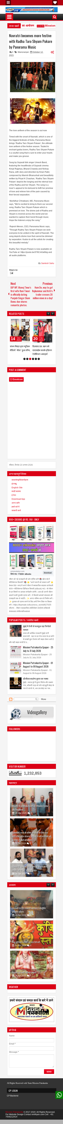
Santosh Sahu (47, 263)
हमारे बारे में (15, 510)
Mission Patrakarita (14, 1116)
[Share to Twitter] (23, 321)
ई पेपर (14, 499)
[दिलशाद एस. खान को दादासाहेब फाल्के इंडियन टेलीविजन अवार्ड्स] (20, 330)
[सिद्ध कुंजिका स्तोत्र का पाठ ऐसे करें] (31, 908)
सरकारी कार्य (16, 514)
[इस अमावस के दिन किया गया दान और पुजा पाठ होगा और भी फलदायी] (31, 969)
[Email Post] (11, 273)
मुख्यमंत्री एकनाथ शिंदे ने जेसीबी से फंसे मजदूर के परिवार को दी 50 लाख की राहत (31, 872)
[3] (30, 363)
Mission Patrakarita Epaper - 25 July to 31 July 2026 (38, 652)
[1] (24, 363)
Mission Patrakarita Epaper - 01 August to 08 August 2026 (38, 668)
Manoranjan (23, 52)
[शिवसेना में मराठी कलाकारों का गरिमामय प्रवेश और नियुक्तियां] (31, 806)
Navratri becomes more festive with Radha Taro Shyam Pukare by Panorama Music (30, 41)
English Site (17, 491)
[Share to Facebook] (19, 321)
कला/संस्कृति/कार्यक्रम (20, 484)
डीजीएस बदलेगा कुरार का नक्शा (35, 682)
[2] (27, 363)
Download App (18, 503)
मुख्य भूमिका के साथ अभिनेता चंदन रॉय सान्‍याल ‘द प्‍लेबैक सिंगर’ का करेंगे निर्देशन (41, 352)
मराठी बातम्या (16, 495)
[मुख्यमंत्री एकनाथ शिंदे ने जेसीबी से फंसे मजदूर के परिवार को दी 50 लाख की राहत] (31, 866)
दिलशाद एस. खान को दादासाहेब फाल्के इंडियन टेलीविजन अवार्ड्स (19, 350)
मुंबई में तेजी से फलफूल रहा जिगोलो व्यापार (37, 631)
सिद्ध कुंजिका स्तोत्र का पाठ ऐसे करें (26, 915)
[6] (39, 363)
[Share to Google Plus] (27, 321)
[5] (36, 363)
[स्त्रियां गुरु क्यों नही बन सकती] (31, 938)
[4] (33, 363)
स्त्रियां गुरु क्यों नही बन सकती (24, 946)
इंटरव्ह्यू (14, 487)
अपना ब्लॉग (16, 507)
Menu (8, 2)
